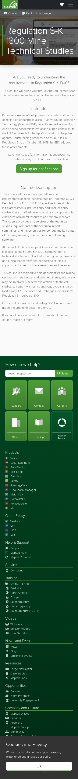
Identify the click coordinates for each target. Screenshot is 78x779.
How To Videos (20, 633)
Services (12, 564)
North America (19, 593)
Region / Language (38, 13)
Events (27, 640)
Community (17, 732)
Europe (15, 597)
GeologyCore (18, 485)
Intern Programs (20, 696)
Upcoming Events (21, 656)
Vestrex (15, 521)
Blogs (13, 651)
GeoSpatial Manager (23, 490)
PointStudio (17, 467)
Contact (13, 13)
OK (39, 766)
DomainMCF (18, 499)
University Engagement (24, 700)
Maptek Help (18, 553)
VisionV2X (16, 494)
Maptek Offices (19, 713)
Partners (15, 718)
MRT (13, 508)
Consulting (16, 570)
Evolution (16, 476)
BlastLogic (16, 472)
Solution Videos (20, 629)
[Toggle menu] (71, 4)
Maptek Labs (18, 678)
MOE (13, 535)
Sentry (14, 481)
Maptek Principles (21, 727)
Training (11, 577)
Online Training (19, 584)
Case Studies (18, 673)
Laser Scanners (20, 463)
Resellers (16, 723)
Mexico (20, 606)
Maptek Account (20, 557)
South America (24, 611)
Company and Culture (22, 707)
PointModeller (19, 503)
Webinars (16, 624)
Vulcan (14, 458)
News (9, 640)
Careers (15, 691)
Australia (15, 588)
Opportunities (16, 685)
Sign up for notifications (39, 168)
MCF (13, 530)
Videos (10, 618)
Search (65, 373)
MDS (13, 526)
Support (15, 548)
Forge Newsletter (21, 669)
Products (12, 452)
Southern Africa (20, 602)
